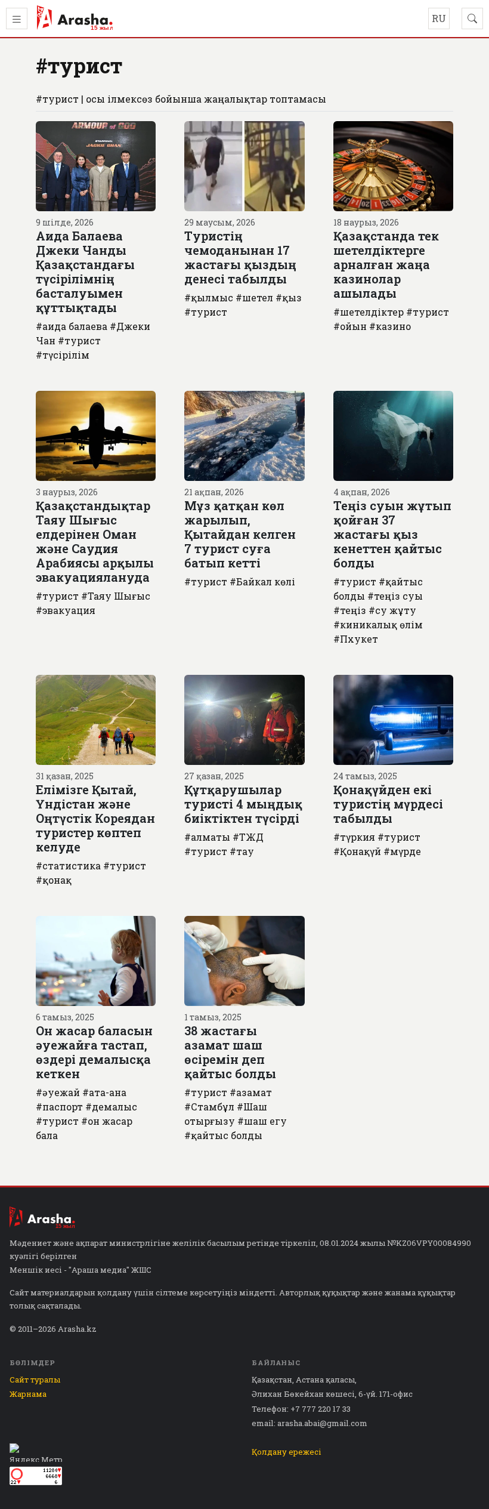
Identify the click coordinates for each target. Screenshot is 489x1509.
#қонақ (54, 880)
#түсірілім (62, 354)
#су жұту (392, 610)
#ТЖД (248, 837)
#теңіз (349, 610)
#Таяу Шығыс (115, 596)
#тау (242, 851)
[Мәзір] (16, 18)
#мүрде (402, 851)
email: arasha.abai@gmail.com (309, 1423)
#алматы (207, 837)
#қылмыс (208, 297)
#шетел (254, 297)
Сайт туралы (35, 1379)
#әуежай (58, 1092)
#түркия (354, 837)
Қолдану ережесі (286, 1451)
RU (439, 18)
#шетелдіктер (368, 311)
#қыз (289, 297)
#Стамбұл (209, 1106)
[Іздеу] (472, 18)
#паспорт (59, 1106)
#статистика (68, 865)
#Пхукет (355, 638)
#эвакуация (65, 610)
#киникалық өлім (378, 624)
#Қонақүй (357, 851)
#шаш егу (262, 1121)
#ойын (350, 326)
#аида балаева (71, 326)
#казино (390, 326)
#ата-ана (104, 1092)
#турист (79, 340)
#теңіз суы (395, 596)
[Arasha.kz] (75, 18)
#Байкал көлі (262, 581)
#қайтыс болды (223, 1135)
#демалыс (111, 1106)
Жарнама (28, 1393)
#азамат (251, 1092)
